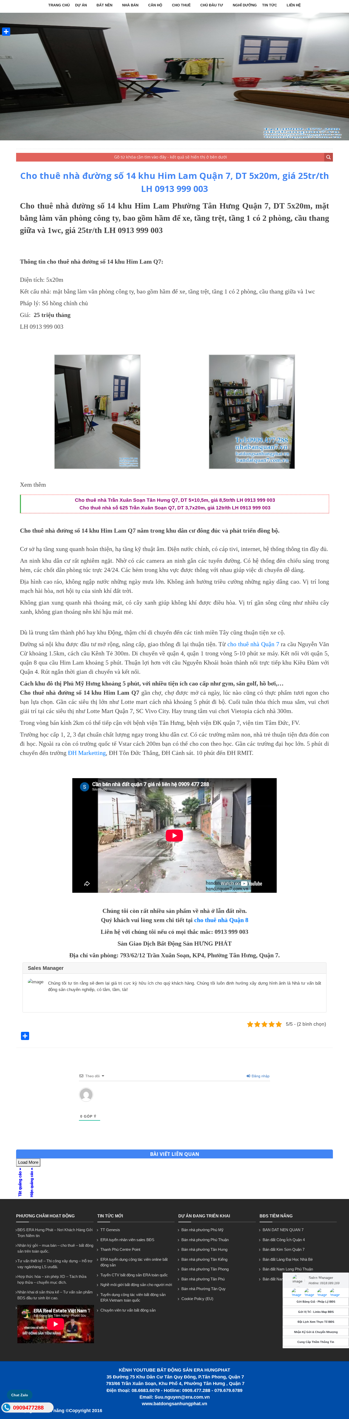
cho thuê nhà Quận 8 (221, 920)
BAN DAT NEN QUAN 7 (283, 1230)
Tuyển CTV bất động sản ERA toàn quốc (134, 1275)
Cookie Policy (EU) (197, 1298)
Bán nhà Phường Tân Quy (203, 1289)
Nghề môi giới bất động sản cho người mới (136, 1284)
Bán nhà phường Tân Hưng (204, 1249)
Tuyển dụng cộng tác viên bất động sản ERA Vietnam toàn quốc (133, 1297)
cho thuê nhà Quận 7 (253, 644)
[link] (97, 467)
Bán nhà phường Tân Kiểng (204, 1259)
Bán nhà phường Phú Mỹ (202, 1230)
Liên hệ (294, 5)
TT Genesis (110, 1230)
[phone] (6, 1408)
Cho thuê (181, 5)
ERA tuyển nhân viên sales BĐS (127, 1240)
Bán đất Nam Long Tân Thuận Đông (293, 1279)
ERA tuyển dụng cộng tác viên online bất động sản (134, 1262)
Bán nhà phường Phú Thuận (205, 1240)
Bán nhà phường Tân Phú (203, 1279)
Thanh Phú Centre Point (120, 1249)
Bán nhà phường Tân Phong (205, 1269)
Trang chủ (59, 5)
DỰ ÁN (81, 5)
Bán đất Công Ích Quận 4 (284, 1240)
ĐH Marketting (87, 753)
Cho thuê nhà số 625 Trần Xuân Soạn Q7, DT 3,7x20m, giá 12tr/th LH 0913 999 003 (175, 507)
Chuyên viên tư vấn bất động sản (128, 1310)
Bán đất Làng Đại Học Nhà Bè (288, 1259)
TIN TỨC (269, 5)
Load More (28, 1162)
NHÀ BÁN (130, 5)
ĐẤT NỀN (104, 5)
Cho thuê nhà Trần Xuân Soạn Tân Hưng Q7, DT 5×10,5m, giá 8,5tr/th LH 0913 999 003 (175, 500)
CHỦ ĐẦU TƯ (211, 5)
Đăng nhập (260, 1076)
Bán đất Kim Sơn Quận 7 (284, 1249)
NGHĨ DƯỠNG (245, 5)
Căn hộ (155, 5)
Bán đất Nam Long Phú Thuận (288, 1269)
